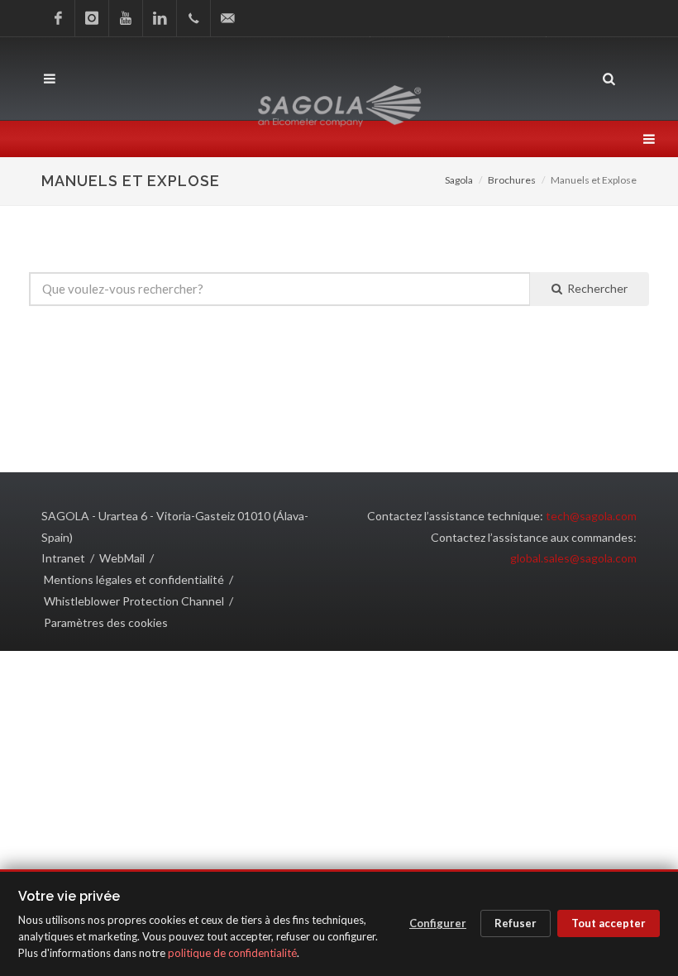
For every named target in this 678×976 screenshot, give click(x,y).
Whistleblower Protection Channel (134, 601)
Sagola (459, 180)
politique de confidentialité (232, 952)
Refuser (515, 923)
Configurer (437, 923)
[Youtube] (125, 18)
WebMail (122, 558)
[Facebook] (57, 18)
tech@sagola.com (591, 516)
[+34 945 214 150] (193, 18)
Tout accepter (608, 923)
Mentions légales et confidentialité (134, 579)
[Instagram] (91, 18)
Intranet (63, 558)
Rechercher (595, 288)
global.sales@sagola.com (573, 558)
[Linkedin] (159, 18)
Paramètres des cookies (106, 622)
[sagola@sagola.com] (227, 18)
